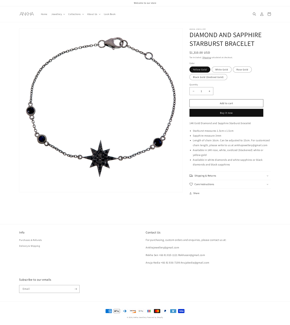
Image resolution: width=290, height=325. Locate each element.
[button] (57, 14)
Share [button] (196, 193)
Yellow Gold (200, 69)
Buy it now (226, 112)
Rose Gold (242, 69)
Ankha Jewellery (140, 317)
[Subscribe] (75, 289)
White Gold (221, 69)
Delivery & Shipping (29, 245)
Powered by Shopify (155, 317)
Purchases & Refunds (30, 240)
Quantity (193, 84)
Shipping (206, 57)
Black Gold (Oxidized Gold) (208, 77)
